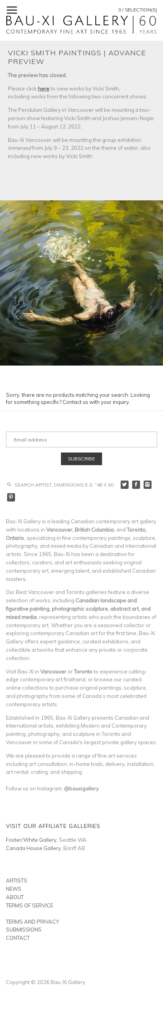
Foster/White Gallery (31, 840)
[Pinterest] (11, 497)
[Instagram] (148, 485)
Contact (18, 938)
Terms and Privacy (32, 921)
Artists (16, 880)
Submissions (24, 929)
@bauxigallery (81, 788)
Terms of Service (29, 905)
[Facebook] (136, 485)
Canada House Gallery (33, 848)
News (13, 889)
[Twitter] (125, 485)
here (43, 88)
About (15, 897)
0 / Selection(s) (137, 10)
